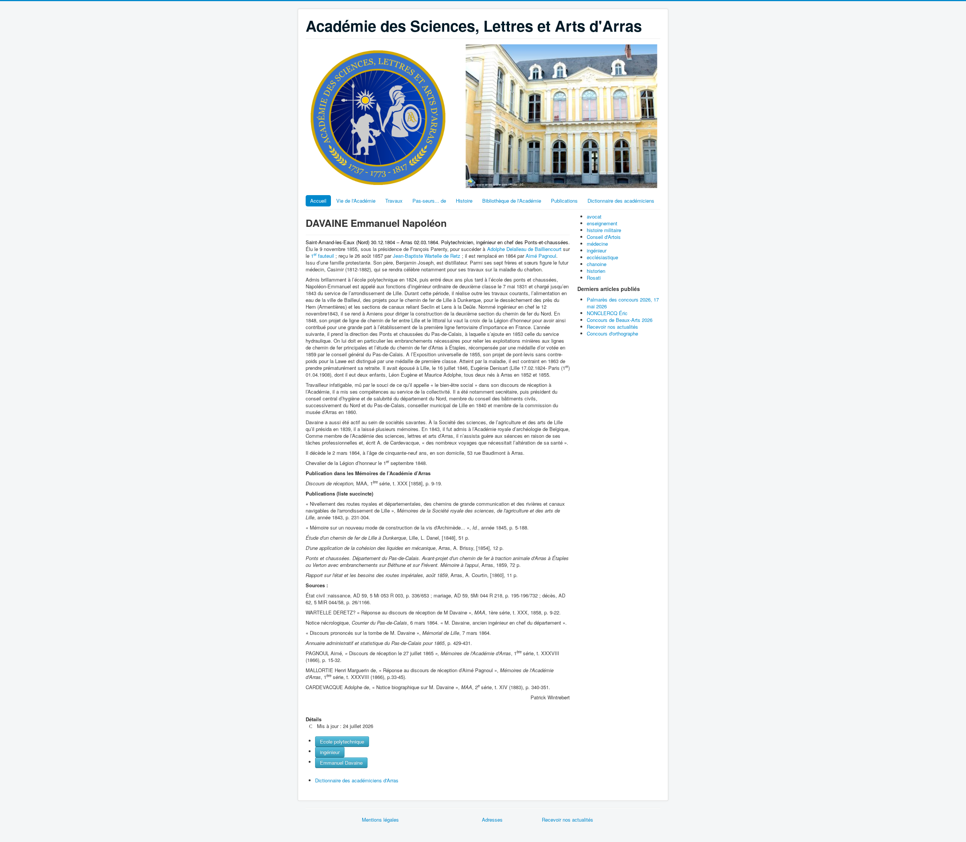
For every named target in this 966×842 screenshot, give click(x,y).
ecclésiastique (602, 257)
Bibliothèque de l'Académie (511, 200)
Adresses (492, 819)
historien (596, 270)
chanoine (596, 264)
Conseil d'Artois (604, 236)
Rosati (594, 277)
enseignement (602, 223)
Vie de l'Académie (355, 200)
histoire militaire (604, 230)
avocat (594, 216)
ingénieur (330, 752)
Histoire (464, 200)
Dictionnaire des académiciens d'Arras (356, 780)
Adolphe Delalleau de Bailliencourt (525, 248)
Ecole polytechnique (342, 741)
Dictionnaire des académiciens (621, 200)
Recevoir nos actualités (567, 819)
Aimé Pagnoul (541, 255)
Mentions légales (380, 819)
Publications (564, 200)
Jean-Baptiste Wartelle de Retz (427, 255)
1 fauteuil (322, 255)
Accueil (318, 200)
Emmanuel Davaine (341, 762)
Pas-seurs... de (429, 200)
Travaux (394, 200)
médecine (597, 243)
